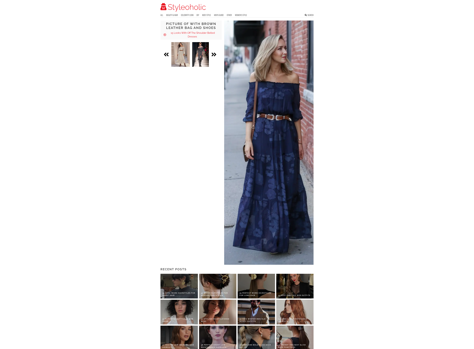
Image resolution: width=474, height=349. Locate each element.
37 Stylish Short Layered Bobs (215, 320)
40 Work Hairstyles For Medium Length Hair (214, 294)
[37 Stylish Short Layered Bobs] (218, 312)
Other (229, 15)
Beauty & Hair (172, 15)
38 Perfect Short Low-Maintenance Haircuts (213, 346)
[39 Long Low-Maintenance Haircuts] (295, 312)
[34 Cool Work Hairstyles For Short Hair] (179, 286)
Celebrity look (187, 15)
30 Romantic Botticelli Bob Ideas (177, 320)
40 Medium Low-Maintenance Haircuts (178, 346)
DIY (198, 15)
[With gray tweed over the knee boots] (200, 54)
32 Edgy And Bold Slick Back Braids (255, 346)
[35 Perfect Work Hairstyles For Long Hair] (256, 286)
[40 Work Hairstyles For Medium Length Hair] (218, 286)
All (161, 15)
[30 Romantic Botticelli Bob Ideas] (179, 312)
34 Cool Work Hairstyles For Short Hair (178, 294)
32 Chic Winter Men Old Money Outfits (252, 320)
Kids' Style (206, 15)
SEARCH (310, 15)
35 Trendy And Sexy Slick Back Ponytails (292, 346)
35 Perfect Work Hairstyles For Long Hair (255, 294)
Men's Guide (219, 15)
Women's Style (241, 15)
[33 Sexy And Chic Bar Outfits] (295, 286)
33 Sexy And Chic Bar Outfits (294, 295)
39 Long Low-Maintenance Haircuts (292, 320)
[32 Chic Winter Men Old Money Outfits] (256, 312)
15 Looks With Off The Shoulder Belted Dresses (192, 34)
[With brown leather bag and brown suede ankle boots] (180, 54)
